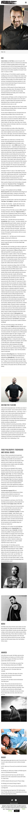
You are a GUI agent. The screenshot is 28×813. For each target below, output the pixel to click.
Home (2, 52)
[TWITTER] (12, 799)
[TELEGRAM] (16, 799)
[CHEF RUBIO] (9, 2)
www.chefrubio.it (4, 488)
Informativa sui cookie (10, 809)
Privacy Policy (17, 809)
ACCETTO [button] (16, 811)
